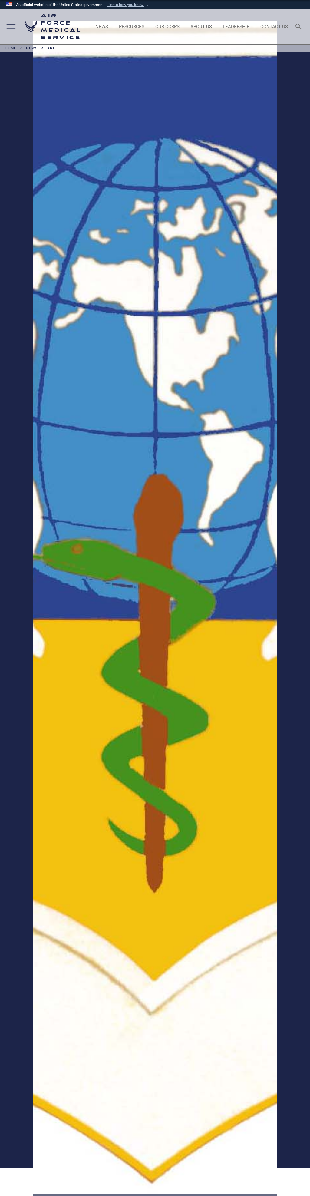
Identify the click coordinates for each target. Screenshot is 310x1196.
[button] (128, 5)
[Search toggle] (300, 27)
